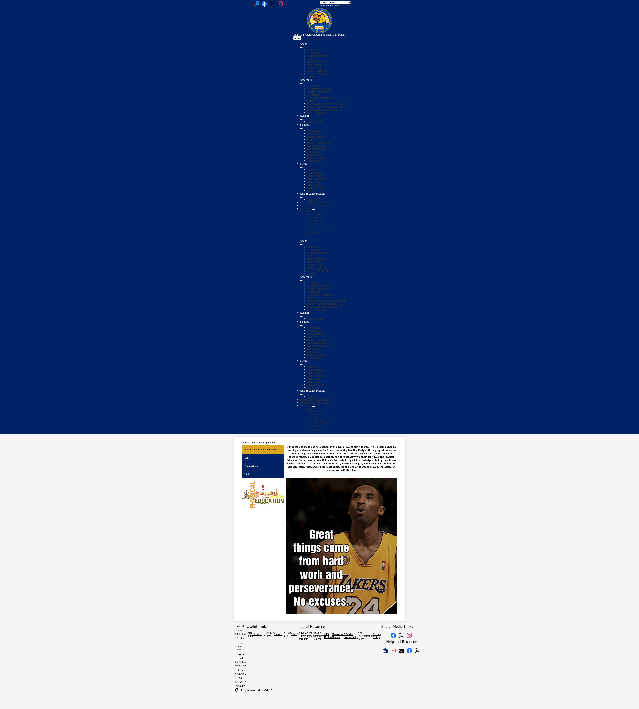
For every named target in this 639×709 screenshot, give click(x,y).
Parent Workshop (316, 187)
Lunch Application (316, 136)
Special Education (316, 112)
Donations (312, 220)
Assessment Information (319, 88)
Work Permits (314, 160)
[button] (301, 244)
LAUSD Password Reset (320, 226)
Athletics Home (315, 121)
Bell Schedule (314, 52)
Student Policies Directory (320, 148)
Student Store (314, 154)
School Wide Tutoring (318, 142)
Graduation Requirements (320, 97)
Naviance (312, 139)
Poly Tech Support (316, 229)
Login (241, 690)
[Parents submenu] (301, 167)
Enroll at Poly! (314, 211)
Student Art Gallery (317, 145)
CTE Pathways (314, 217)
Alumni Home (314, 49)
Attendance (313, 169)
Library (310, 100)
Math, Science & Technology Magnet (326, 103)
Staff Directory (314, 64)
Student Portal (314, 151)
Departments (313, 94)
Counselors (312, 58)
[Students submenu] (301, 128)
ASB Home (313, 199)
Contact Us (312, 76)
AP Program (313, 85)
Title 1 (310, 190)
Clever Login (313, 130)
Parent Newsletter (316, 178)
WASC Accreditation (318, 73)
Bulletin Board (314, 214)
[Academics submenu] (301, 83)
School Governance (317, 70)
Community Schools (317, 55)
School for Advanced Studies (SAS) (325, 106)
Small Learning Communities (322, 109)
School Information (317, 61)
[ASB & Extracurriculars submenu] (301, 197)
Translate (345, 5)
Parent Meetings (315, 175)
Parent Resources (316, 184)
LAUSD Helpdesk (316, 223)
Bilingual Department (318, 91)
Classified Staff (314, 67)
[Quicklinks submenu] (313, 209)
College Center (314, 133)
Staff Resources (315, 232)
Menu (297, 38)
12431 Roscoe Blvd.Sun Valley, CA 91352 (240, 658)
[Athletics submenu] (301, 119)
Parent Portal (313, 181)
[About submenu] (301, 47)
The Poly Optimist (316, 157)
